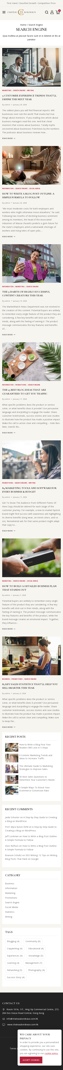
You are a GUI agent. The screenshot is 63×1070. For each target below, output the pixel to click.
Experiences (15, 955)
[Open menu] (4, 12)
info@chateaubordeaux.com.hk (22, 1018)
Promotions (20, 385)
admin (7, 105)
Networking (14, 970)
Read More (8, 138)
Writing (30, 90)
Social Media (34, 189)
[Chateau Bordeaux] (22, 12)
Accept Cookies (31, 1060)
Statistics (9, 911)
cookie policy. (51, 1053)
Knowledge (36, 955)
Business (6, 679)
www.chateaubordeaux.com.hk (22, 1024)
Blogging (13, 941)
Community (33, 941)
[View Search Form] (46, 12)
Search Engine (19, 90)
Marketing (6, 90)
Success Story (16, 977)
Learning (13, 962)
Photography (36, 970)
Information (7, 189)
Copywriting (14, 948)
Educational (36, 948)
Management (33, 962)
